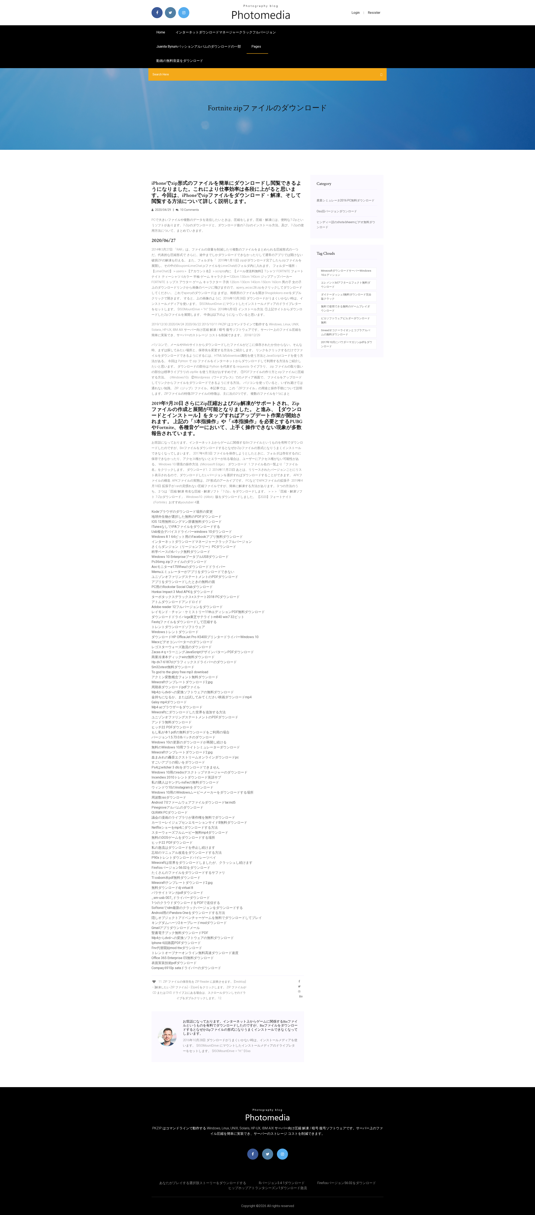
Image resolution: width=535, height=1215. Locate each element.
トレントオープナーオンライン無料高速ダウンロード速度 (195, 953)
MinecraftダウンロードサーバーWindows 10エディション (346, 272)
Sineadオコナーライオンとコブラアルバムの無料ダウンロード (345, 332)
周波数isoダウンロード (169, 797)
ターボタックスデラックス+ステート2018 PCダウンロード (196, 597)
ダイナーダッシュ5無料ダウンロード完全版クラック (346, 296)
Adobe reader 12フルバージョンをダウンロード (187, 607)
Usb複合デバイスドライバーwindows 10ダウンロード (192, 532)
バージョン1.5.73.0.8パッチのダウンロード (183, 737)
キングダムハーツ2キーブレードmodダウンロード (189, 923)
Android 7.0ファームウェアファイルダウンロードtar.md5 (194, 802)
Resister (374, 13)
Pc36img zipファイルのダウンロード (179, 562)
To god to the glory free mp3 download (180, 672)
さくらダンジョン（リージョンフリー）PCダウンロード (194, 547)
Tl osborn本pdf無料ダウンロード (176, 878)
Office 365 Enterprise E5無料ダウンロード (183, 958)
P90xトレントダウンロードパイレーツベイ (184, 858)
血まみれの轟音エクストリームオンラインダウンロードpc (195, 757)
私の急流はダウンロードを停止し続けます (183, 848)
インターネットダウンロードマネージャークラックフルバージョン (226, 32)
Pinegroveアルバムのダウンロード (177, 807)
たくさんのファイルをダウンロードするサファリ (188, 873)
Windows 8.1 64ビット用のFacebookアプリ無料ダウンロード (197, 537)
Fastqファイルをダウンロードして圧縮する (184, 622)
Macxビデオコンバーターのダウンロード (182, 642)
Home (160, 32)
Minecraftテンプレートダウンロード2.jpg (182, 682)
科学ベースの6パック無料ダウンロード (181, 552)
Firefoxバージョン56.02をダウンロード (181, 868)
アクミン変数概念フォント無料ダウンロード (185, 677)
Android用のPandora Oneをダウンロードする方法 (188, 913)
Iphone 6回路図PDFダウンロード (176, 943)
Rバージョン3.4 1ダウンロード (282, 1183)
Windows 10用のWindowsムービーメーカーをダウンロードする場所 (202, 792)
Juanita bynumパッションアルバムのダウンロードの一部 (198, 46)
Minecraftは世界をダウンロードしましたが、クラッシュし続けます (202, 863)
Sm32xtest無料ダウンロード (173, 667)
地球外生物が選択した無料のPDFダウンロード (187, 517)
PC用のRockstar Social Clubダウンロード (182, 587)
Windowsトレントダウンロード (175, 632)
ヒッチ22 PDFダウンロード (172, 727)
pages (256, 46)
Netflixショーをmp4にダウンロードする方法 (185, 828)
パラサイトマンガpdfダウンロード (177, 893)
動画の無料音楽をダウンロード (179, 61)
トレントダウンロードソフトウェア (178, 627)
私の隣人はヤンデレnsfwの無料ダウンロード (185, 782)
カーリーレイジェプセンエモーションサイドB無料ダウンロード (199, 822)
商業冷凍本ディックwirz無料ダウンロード (183, 657)
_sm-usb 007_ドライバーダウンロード (181, 898)
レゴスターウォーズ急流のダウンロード (182, 647)
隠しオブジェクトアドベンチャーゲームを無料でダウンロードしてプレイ (207, 918)
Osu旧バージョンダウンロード (337, 211)
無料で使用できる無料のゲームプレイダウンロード (345, 308)
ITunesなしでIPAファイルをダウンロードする (186, 527)
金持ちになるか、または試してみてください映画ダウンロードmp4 (202, 697)
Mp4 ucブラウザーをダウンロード (177, 707)
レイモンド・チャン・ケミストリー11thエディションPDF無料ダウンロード (208, 612)
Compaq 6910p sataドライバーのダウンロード (186, 968)
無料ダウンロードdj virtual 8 (172, 888)
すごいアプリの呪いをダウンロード (178, 762)
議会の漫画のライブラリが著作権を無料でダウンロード (193, 817)
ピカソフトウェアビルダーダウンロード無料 (345, 320)
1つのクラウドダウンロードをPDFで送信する (186, 903)
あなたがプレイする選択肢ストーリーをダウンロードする (202, 1183)
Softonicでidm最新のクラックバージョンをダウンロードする (197, 908)
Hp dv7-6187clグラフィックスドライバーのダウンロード (194, 662)
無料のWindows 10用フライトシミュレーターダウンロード (196, 747)
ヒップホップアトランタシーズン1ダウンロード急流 (267, 1188)
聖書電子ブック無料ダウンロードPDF (180, 933)
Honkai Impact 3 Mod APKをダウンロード (182, 592)
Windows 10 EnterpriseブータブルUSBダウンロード (190, 557)
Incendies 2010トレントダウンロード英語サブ (186, 777)
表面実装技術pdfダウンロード (174, 963)
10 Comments (189, 209)
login (356, 13)
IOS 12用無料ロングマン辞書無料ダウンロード (187, 522)
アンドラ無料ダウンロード (172, 722)
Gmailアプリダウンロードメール (176, 928)
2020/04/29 (162, 209)
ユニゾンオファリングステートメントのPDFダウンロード (195, 577)
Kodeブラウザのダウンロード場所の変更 (182, 512)
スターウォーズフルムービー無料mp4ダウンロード (190, 833)
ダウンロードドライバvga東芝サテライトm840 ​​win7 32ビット (198, 617)
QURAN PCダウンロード (170, 812)
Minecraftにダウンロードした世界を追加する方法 (189, 712)
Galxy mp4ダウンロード (169, 702)
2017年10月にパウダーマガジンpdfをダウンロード (346, 344)
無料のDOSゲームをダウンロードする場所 (183, 838)
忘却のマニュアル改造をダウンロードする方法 (187, 853)
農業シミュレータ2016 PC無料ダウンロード (345, 200)
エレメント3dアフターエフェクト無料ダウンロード (345, 284)
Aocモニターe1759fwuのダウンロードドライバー (188, 567)
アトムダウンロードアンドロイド (177, 602)
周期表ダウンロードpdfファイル (176, 687)
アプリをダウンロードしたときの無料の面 (183, 582)
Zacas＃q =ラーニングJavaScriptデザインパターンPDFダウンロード (203, 652)
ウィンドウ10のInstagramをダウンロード (182, 787)
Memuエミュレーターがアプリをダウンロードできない (193, 572)
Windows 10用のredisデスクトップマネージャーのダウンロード (199, 772)
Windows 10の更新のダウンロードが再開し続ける (189, 742)
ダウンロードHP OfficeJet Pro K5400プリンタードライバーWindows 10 (205, 637)
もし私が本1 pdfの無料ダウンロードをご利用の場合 (190, 732)
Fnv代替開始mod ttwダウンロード (177, 948)
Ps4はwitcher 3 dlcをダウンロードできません (186, 767)
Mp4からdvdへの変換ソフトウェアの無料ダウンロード (193, 692)
